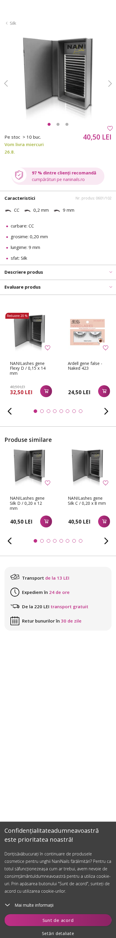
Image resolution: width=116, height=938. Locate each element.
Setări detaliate (58, 933)
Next (110, 83)
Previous (6, 83)
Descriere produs (23, 272)
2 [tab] (58, 124)
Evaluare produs (22, 287)
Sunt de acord (58, 920)
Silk (13, 23)
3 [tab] (67, 124)
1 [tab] (49, 124)
